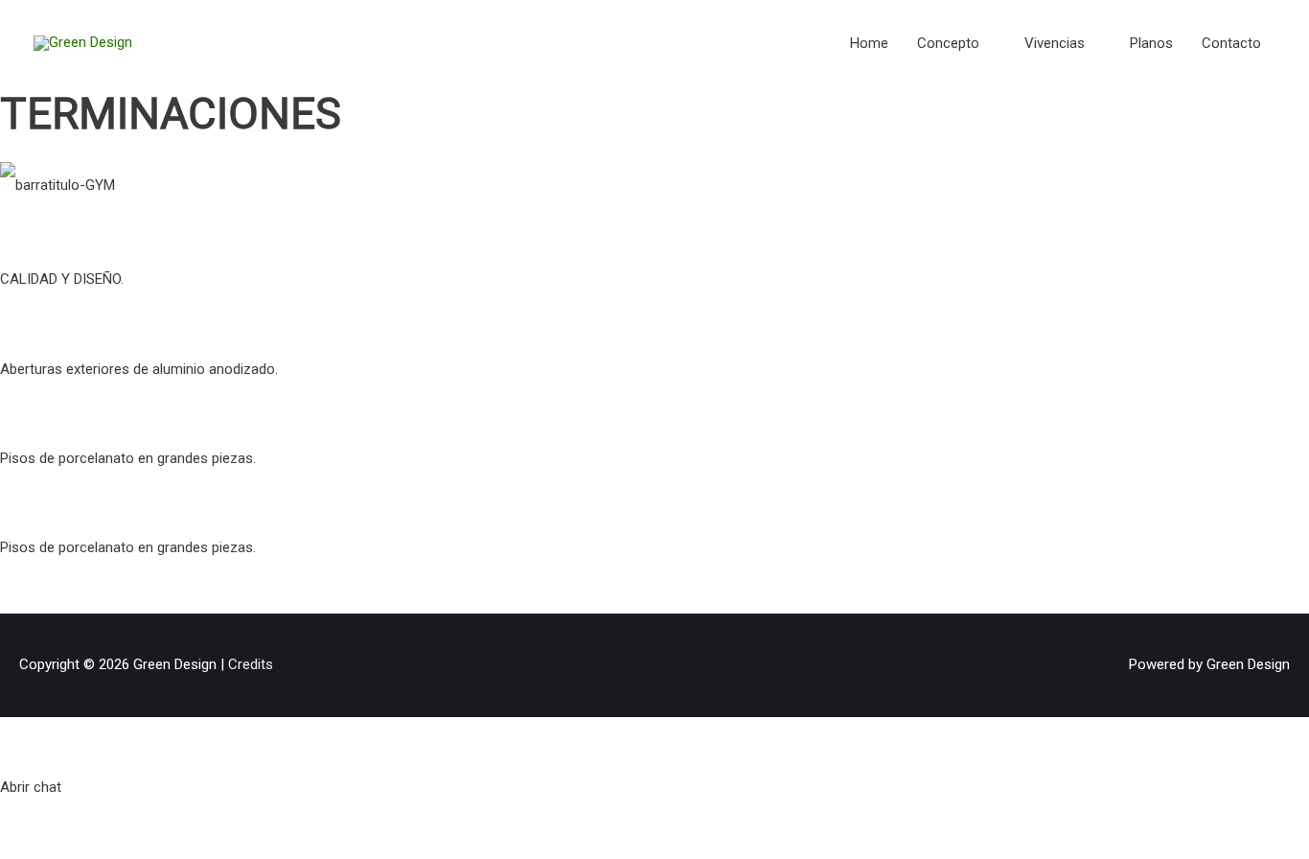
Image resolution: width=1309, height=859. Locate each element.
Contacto (1231, 43)
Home (869, 43)
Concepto (948, 43)
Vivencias (1054, 43)
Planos (1151, 43)
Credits (250, 664)
